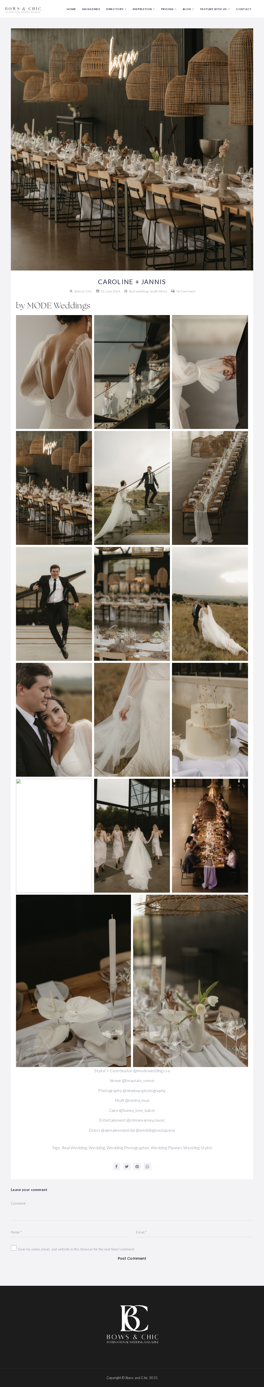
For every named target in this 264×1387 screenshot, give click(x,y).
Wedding (97, 1147)
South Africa (158, 291)
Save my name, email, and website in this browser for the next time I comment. (76, 1249)
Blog (187, 9)
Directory (114, 9)
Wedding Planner (166, 1147)
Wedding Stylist (197, 1147)
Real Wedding (74, 1147)
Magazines (91, 9)
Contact (243, 9)
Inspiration (142, 9)
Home (71, 9)
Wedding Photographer (128, 1147)
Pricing (167, 9)
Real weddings (139, 291)
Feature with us (213, 9)
